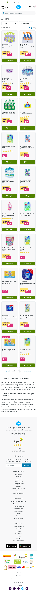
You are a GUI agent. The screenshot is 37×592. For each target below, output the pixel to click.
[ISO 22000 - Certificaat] (26, 562)
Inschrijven (27, 465)
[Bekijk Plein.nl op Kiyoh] (23, 556)
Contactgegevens (18, 526)
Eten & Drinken (18, 481)
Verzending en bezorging (18, 501)
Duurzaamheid (18, 518)
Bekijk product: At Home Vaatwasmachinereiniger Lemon (27, 114)
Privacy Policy (18, 582)
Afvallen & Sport (18, 493)
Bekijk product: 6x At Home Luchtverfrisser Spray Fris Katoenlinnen (10, 182)
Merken (18, 538)
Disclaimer (18, 585)
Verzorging (18, 474)
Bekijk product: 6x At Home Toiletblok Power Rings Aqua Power (27, 148)
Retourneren (18, 511)
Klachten (18, 513)
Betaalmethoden (18, 504)
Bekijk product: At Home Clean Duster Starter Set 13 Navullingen (10, 351)
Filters (5, 23)
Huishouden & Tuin (18, 488)
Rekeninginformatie (18, 506)
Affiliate (18, 531)
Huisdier (18, 491)
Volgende (27, 371)
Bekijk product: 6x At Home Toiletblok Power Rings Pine (27, 182)
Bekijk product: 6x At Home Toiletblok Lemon (10, 148)
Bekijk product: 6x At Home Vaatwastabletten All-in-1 (27, 284)
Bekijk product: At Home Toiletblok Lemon (27, 351)
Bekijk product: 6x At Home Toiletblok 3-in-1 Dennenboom (27, 216)
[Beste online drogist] (31, 562)
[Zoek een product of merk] (3, 13)
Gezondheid (18, 479)
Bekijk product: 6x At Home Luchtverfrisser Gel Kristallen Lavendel (10, 80)
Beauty (18, 476)
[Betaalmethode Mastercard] (24, 567)
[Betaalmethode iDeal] (28, 567)
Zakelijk (18, 529)
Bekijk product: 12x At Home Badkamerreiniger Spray (27, 47)
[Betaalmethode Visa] (19, 567)
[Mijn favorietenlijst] (30, 7)
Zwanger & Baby (18, 484)
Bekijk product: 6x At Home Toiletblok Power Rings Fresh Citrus (27, 318)
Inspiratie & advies (18, 541)
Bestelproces (18, 509)
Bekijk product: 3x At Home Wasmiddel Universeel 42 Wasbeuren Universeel (10, 114)
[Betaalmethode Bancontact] (32, 567)
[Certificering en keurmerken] (17, 562)
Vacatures (18, 533)
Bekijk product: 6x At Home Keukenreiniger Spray (10, 47)
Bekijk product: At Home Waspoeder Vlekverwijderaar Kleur (10, 250)
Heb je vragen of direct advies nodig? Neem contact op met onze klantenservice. (18, 429)
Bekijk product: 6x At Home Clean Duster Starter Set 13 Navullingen (10, 284)
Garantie (18, 516)
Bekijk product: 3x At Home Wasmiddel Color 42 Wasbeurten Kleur (10, 216)
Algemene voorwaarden (18, 579)
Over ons (18, 536)
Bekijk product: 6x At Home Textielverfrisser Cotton (27, 80)
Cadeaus (18, 486)
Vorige (9, 371)
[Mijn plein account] (7, 7)
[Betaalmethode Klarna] (12, 567)
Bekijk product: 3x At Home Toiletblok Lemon (27, 250)
